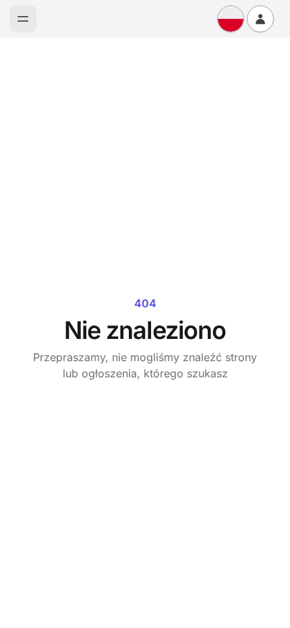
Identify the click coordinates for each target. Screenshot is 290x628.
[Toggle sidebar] (22, 18)
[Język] (230, 18)
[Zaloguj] (260, 18)
